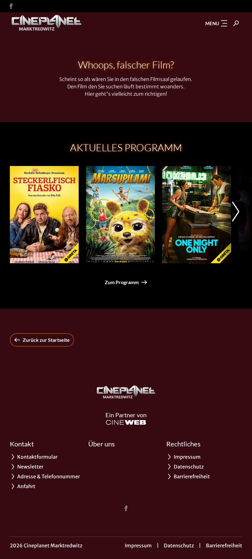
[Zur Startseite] (53, 23)
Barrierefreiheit (224, 545)
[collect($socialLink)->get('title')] (11, 6)
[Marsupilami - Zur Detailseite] (120, 214)
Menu (212, 23)
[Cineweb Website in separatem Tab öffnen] (126, 422)
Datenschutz (179, 545)
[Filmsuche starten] (236, 23)
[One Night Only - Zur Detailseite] (196, 214)
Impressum (138, 545)
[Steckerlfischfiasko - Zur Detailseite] (44, 214)
